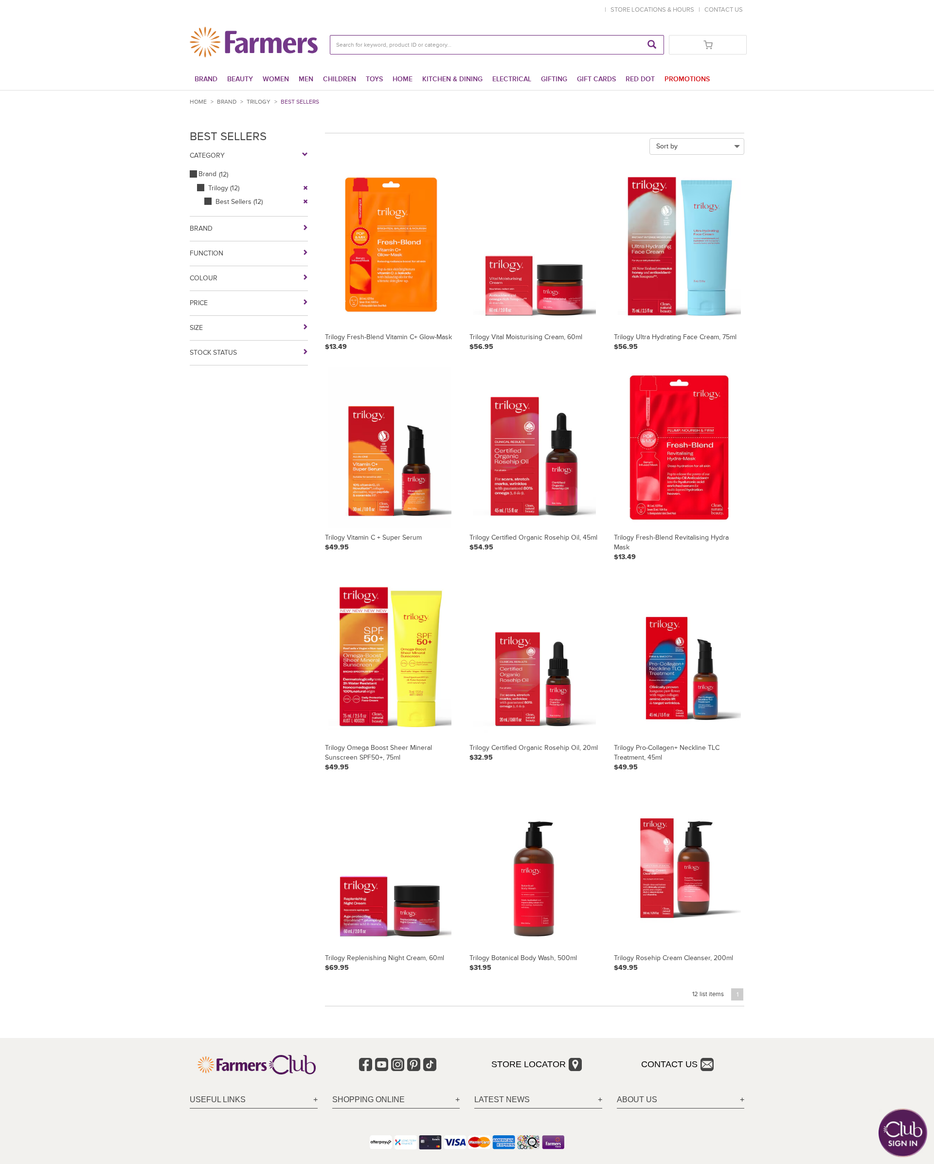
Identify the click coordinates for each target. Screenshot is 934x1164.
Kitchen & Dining (452, 79)
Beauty (240, 79)
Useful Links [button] (218, 1099)
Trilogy (258, 102)
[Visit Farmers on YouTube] (381, 1064)
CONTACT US (723, 10)
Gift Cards (596, 79)
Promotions (687, 79)
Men (306, 79)
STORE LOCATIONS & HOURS (654, 10)
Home (403, 79)
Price (199, 303)
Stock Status (213, 352)
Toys (374, 79)
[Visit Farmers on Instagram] (397, 1064)
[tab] (254, 1100)
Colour (203, 278)
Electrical (511, 79)
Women (276, 79)
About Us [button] (637, 1099)
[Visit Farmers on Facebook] (365, 1064)
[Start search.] (652, 45)
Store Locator (528, 1064)
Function (206, 253)
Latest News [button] (502, 1099)
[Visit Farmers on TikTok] (429, 1064)
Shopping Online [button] (368, 1099)
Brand (206, 79)
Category (207, 155)
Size (196, 328)
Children (339, 79)
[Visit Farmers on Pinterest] (413, 1064)
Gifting (554, 79)
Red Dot (640, 79)
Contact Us (669, 1064)
